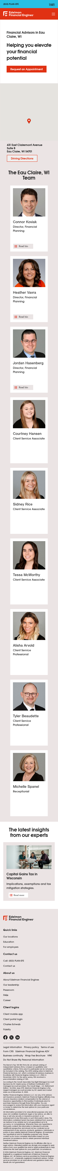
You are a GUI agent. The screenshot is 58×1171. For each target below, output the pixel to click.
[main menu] (53, 14)
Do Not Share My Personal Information (23, 1059)
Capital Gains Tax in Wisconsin (21, 876)
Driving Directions (22, 158)
